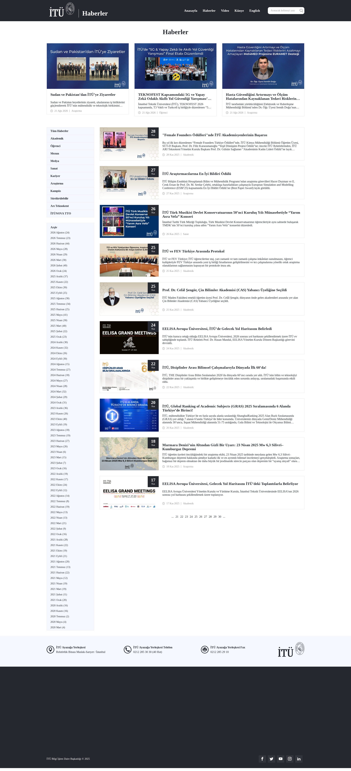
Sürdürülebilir (59, 198)
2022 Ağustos (59, 495)
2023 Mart (58, 457)
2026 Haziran (59, 243)
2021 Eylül (58, 556)
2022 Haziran (59, 506)
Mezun (54, 153)
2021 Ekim (58, 550)
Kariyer (55, 175)
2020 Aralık (59, 605)
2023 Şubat (58, 463)
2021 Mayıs (59, 578)
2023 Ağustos (59, 430)
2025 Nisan (58, 320)
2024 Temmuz (60, 369)
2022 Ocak (58, 534)
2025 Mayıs (59, 314)
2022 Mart (58, 523)
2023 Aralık (59, 408)
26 (200, 516)
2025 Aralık (59, 276)
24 (191, 516)
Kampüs (55, 190)
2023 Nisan (58, 452)
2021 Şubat (58, 594)
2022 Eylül (58, 490)
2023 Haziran (59, 441)
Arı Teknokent (59, 205)
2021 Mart (58, 589)
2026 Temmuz (60, 238)
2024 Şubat (58, 397)
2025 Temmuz (60, 304)
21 (177, 516)
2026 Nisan (58, 254)
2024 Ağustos (59, 364)
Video (225, 10)
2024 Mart (58, 391)
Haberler (209, 10)
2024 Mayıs (59, 380)
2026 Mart (58, 260)
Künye (239, 10)
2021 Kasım (59, 545)
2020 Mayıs (58, 622)
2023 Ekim (58, 419)
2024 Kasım (59, 347)
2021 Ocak (58, 600)
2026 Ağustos (59, 232)
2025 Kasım (59, 282)
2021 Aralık (59, 539)
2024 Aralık (59, 342)
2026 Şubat (58, 265)
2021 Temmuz (60, 567)
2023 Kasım (59, 413)
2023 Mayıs (59, 446)
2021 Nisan (58, 583)
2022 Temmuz (59, 501)
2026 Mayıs (59, 249)
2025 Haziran (59, 309)
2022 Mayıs (59, 512)
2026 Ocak (58, 271)
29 (215, 516)
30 (219, 516)
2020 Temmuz (59, 616)
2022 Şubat (58, 528)
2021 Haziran (59, 572)
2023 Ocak (58, 468)
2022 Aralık (59, 474)
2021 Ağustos (59, 561)
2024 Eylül (58, 358)
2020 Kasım (59, 611)
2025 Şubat (58, 331)
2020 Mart (57, 627)
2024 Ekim (58, 353)
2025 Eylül (58, 293)
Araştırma (56, 183)
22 (181, 516)
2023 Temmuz (60, 435)
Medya (54, 160)
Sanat (54, 168)
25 (196, 516)
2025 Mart (58, 325)
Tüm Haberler (59, 131)
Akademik (56, 138)
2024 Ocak (58, 402)
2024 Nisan (58, 386)
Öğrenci (55, 146)
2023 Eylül (58, 424)
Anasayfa (190, 10)
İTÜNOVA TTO (60, 213)
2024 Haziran (59, 375)
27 (205, 516)
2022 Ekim (58, 484)
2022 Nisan (58, 517)
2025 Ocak (58, 336)
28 (210, 516)
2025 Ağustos (59, 298)
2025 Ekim (58, 287)
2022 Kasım (59, 479)
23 (186, 516)
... (172, 516)
